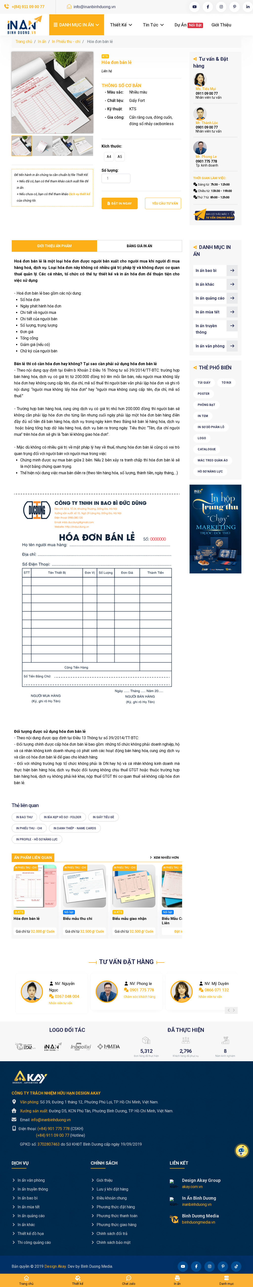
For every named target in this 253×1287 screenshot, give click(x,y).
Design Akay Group (201, 1180)
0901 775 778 (66, 990)
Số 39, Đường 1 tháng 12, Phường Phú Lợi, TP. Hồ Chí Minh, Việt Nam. (89, 1102)
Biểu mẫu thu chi (77, 918)
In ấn (42, 41)
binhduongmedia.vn (198, 1222)
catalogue (207, 449)
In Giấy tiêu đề (103, 817)
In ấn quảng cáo (210, 298)
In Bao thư (24, 817)
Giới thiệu (221, 24)
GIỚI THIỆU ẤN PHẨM (54, 246)
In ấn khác (205, 284)
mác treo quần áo (213, 460)
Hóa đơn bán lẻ (27, 918)
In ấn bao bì (206, 270)
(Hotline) (48, 1135)
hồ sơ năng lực (210, 471)
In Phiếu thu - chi (66, 41)
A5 (120, 157)
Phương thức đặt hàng (115, 1207)
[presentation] (229, 1010)
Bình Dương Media (200, 1215)
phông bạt (206, 405)
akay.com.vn (192, 1186)
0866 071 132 (141, 990)
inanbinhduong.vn (196, 1204)
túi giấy (204, 382)
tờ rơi (226, 382)
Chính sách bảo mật (113, 1242)
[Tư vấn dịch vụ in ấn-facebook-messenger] (215, 215)
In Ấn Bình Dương (199, 1198)
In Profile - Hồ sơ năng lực (37, 839)
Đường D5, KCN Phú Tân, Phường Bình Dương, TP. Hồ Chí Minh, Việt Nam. (96, 1111)
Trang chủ (24, 41)
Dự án (188, 24)
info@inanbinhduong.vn (94, 7)
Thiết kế (119, 24)
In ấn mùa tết (207, 312)
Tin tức (151, 24)
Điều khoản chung (111, 1198)
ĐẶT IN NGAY (121, 203)
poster (204, 394)
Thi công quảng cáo (34, 1242)
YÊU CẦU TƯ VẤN (165, 203)
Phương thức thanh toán (116, 1215)
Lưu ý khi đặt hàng (112, 1189)
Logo (202, 438)
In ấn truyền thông (206, 329)
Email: (45, 1119)
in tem (203, 416)
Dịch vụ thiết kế (79, 194)
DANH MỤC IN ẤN (76, 24)
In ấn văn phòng (210, 346)
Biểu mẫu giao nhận (129, 918)
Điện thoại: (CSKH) (50, 1128)
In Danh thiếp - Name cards (75, 828)
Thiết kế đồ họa (30, 1233)
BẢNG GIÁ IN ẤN (139, 246)
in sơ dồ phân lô (211, 427)
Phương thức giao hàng (116, 1224)
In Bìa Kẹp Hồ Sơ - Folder (62, 817)
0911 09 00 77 (217, 990)
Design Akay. (55, 1266)
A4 (109, 157)
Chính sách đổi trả (111, 1233)
